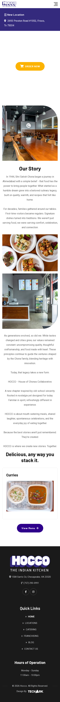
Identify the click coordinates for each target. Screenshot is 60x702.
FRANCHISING (31, 636)
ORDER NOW (32, 66)
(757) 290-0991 (31, 583)
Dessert (12, 475)
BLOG (31, 642)
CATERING (31, 629)
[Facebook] (25, 591)
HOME (31, 616)
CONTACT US (31, 648)
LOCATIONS (31, 623)
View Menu (28, 528)
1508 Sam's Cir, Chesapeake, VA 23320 (31, 576)
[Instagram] (33, 591)
